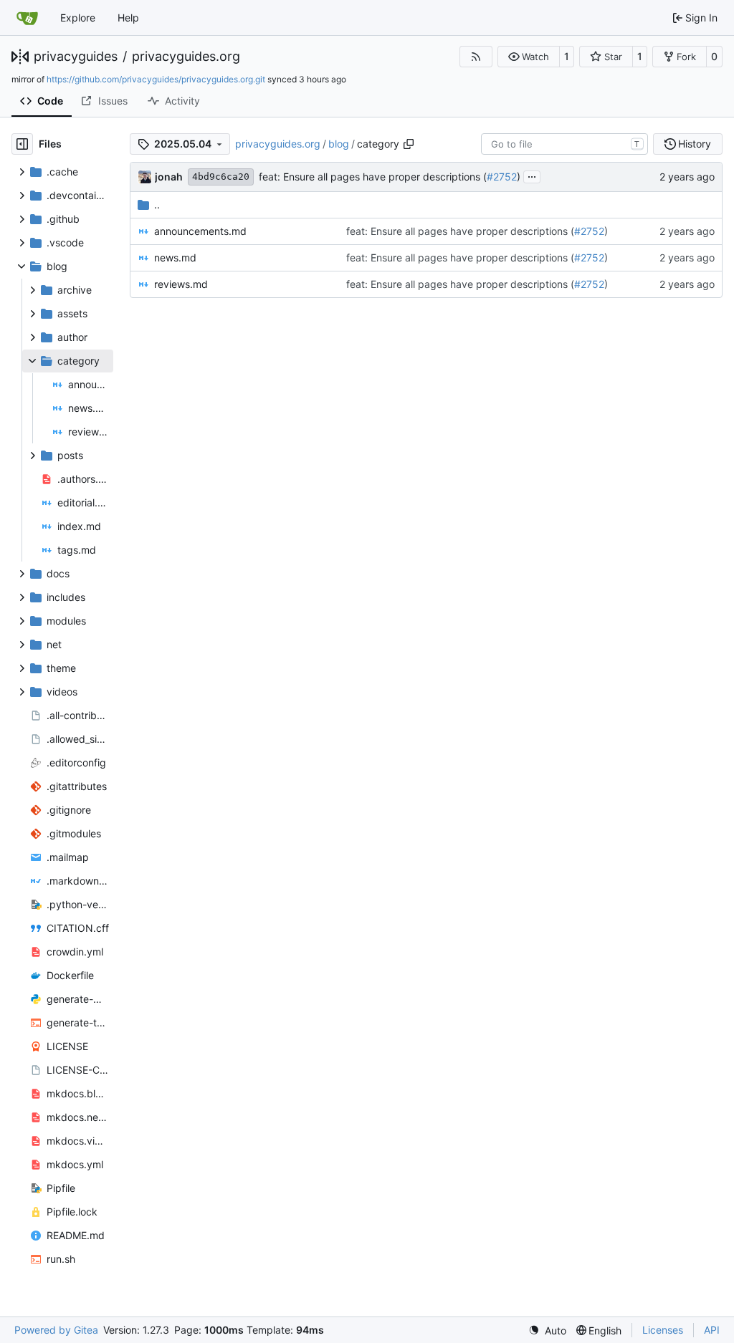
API (712, 1330)
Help (128, 17)
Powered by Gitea (56, 1330)
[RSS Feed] (475, 56)
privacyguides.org (186, 56)
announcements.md (200, 231)
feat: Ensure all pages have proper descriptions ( (373, 176)
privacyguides (76, 56)
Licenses (662, 1330)
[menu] (547, 1330)
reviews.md (181, 284)
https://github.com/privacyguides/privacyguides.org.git (156, 79)
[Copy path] (409, 144)
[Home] (27, 18)
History (694, 144)
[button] (528, 56)
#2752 (502, 176)
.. (157, 204)
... (532, 175)
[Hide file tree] (22, 144)
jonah (169, 176)
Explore (77, 17)
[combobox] (564, 144)
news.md (175, 257)
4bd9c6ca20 (220, 176)
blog (338, 144)
